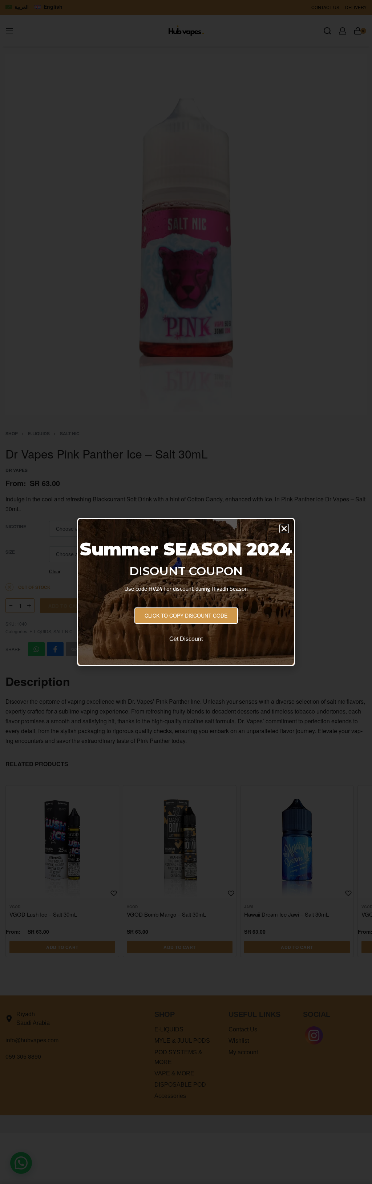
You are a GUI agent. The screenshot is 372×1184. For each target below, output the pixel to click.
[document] (186, 592)
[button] (284, 528)
